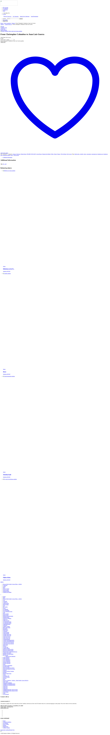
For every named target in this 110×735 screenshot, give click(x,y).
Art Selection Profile (7, 621)
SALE (4, 674)
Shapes (58, 154)
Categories (5, 585)
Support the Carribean (8, 729)
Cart (4, 600)
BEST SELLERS (6, 627)
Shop (4, 679)
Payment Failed (6, 666)
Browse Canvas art (7, 16)
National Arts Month (46, 154)
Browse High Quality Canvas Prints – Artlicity (12, 584)
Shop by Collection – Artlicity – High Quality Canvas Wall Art (15, 680)
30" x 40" (5, 164)
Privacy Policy (6, 613)
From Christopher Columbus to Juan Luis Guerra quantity (12, 40)
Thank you (5, 619)
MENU (2, 582)
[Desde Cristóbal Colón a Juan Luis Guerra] (4, 30)
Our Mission (5, 8)
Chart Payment (6, 632)
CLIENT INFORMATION (8, 640)
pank (4, 612)
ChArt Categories (7, 23)
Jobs (4, 605)
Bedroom (18, 154)
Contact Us (5, 9)
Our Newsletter (6, 610)
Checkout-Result (6, 639)
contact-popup (6, 603)
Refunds (4, 672)
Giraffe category (6, 648)
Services (4, 678)
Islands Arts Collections (24, 16)
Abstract (13, 23)
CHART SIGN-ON (7, 634)
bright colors (76, 154)
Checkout (5, 601)
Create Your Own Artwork (8, 642)
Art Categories (16, 16)
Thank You (5, 686)
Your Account (6, 590)
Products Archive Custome (8, 671)
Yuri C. (12, 155)
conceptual (89, 154)
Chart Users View (6, 636)
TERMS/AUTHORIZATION (9, 683)
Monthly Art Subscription (8, 654)
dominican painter (6, 155)
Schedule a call (6, 675)
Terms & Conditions (7, 618)
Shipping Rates (6, 591)
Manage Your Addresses (10, 656)
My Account (5, 7)
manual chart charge (7, 652)
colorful (81, 154)
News (4, 608)
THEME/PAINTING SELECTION (10, 689)
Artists (4, 586)
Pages (4, 664)
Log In (4, 14)
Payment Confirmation (7, 665)
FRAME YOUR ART (31, 154)
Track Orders (5, 691)
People (55, 154)
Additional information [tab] (7, 157)
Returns (4, 725)
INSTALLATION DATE (8, 649)
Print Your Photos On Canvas (9, 669)
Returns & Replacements (8, 616)
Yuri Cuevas (69, 154)
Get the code (5, 647)
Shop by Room (6, 588)
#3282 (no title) (6, 620)
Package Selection (6, 662)
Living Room (39, 154)
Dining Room (23, 154)
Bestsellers (5, 628)
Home (2, 23)
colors (85, 154)
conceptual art (94, 154)
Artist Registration (34, 16)
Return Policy (6, 615)
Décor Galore (6, 604)
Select (4, 266)
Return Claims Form (7, 673)
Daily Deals (5, 644)
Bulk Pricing (5, 629)
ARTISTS (5, 625)
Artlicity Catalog (6, 626)
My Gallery (5, 19)
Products (5, 670)
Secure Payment (6, 677)
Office (52, 154)
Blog (4, 10)
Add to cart (3, 42)
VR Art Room (63, 154)
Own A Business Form (7, 611)
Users (4, 693)
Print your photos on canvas (8, 667)
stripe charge (5, 681)
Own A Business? (6, 659)
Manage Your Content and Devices (10, 651)
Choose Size (3, 39)
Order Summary (6, 657)
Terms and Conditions (7, 682)
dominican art (100, 154)
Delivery (5, 646)
